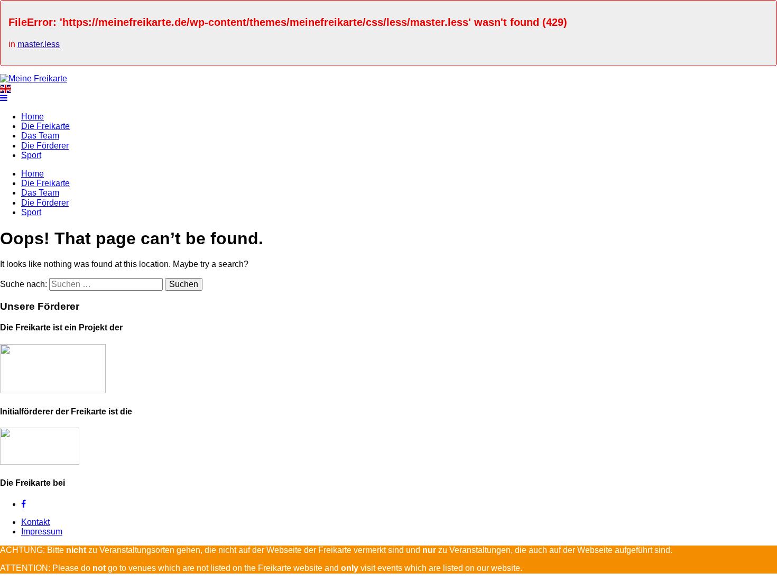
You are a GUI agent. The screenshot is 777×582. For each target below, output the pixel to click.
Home (32, 116)
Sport (31, 155)
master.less (38, 44)
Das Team (40, 135)
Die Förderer (45, 145)
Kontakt (35, 522)
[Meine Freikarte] (33, 78)
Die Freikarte (45, 126)
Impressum (41, 531)
